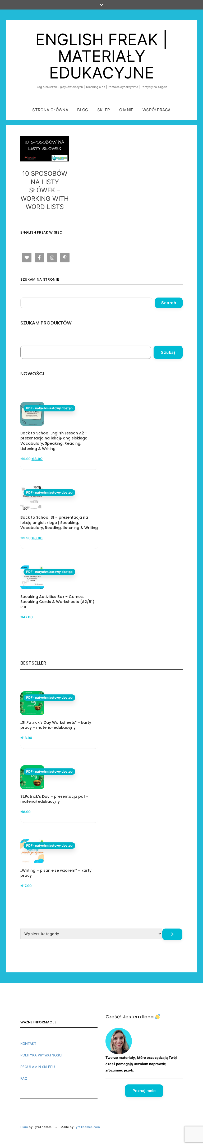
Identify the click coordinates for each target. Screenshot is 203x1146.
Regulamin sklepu (37, 1067)
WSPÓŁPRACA (156, 109)
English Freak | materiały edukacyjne (101, 56)
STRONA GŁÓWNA (50, 109)
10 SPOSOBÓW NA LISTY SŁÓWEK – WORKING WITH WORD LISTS (45, 190)
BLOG (82, 109)
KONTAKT (28, 1043)
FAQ (23, 1078)
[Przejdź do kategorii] (172, 934)
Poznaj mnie (144, 1090)
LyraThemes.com (87, 1127)
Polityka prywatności (41, 1055)
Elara (24, 1127)
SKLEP (103, 109)
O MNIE (126, 109)
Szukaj (168, 352)
